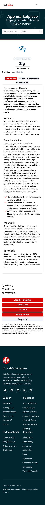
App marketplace (29, 403)
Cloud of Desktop (22, 299)
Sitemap (6, 492)
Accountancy (27, 441)
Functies (21, 78)
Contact (6, 424)
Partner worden (9, 437)
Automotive (27, 450)
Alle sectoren (27, 437)
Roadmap (26, 428)
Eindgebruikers (9, 441)
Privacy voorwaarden (30, 489)
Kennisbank (23, 82)
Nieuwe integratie (29, 424)
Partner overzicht (9, 445)
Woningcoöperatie (30, 471)
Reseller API (7, 420)
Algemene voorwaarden (11, 489)
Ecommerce (27, 458)
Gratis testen (22, 314)
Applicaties (22, 304)
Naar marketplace (23, 59)
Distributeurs (8, 450)
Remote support (9, 411)
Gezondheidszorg (29, 462)
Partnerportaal (8, 407)
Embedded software (30, 415)
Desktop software (29, 411)
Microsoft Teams (29, 420)
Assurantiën (27, 445)
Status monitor (8, 415)
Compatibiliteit (33, 78)
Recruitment (27, 466)
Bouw (24, 454)
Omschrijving (11, 78)
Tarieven (22, 309)
